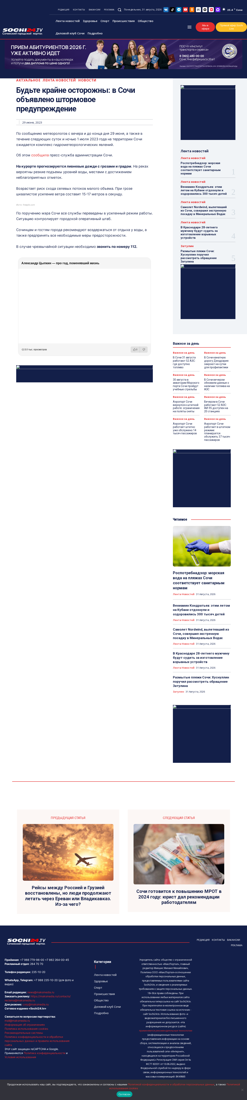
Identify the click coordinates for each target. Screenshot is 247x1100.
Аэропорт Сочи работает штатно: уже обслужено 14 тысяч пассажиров (185, 428)
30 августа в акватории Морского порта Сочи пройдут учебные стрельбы (186, 384)
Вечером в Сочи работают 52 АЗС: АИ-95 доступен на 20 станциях (216, 406)
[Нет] (242, 1090)
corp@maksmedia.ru (36, 1004)
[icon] (165, 9)
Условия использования (20, 1057)
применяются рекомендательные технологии (165, 1030)
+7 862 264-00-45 (57, 959)
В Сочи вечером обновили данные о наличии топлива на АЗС (217, 384)
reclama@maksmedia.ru (20, 1000)
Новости (87, 80)
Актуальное (28, 80)
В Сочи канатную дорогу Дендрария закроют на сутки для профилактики (216, 362)
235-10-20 (38, 972)
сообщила (40, 155)
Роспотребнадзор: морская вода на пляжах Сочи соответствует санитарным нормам (201, 168)
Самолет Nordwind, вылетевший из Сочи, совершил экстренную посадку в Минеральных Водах (204, 210)
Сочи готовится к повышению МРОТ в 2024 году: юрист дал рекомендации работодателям (179, 897)
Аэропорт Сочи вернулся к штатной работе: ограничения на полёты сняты (186, 406)
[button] (119, 9)
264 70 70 (36, 963)
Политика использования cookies (26, 1028)
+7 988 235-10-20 (46, 980)
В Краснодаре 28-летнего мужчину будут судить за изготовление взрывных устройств (199, 233)
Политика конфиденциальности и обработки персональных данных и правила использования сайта (37, 1041)
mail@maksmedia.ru (17, 1020)
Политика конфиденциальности (44, 1053)
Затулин (187, 246)
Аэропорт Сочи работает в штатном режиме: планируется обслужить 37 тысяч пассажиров (217, 431)
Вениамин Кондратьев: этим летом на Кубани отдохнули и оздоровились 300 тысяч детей (204, 190)
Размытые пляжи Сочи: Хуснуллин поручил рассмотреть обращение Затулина (199, 256)
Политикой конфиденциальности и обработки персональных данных (171, 1084)
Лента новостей (59, 80)
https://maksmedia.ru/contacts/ (51, 996)
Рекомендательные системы (24, 1032)
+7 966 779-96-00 (32, 959)
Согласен (124, 1094)
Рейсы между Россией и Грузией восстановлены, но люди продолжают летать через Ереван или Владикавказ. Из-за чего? (68, 896)
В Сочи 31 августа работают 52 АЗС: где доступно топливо (184, 362)
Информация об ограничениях (25, 1024)
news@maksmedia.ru (40, 992)
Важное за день (184, 352)
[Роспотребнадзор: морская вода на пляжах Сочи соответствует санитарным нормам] (202, 546)
